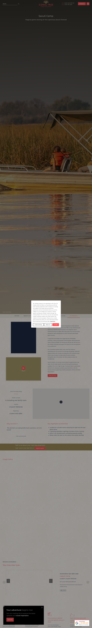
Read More (52, 321)
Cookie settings (38, 324)
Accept (55, 324)
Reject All (48, 324)
